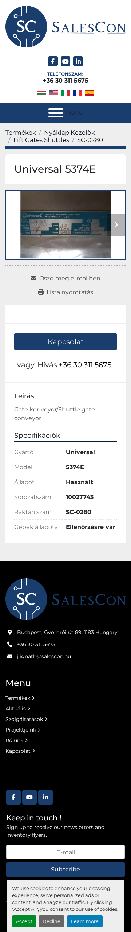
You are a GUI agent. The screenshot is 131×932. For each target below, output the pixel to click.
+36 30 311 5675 (65, 80)
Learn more (85, 921)
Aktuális (15, 708)
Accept (24, 921)
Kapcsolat (66, 341)
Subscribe (65, 869)
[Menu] (55, 112)
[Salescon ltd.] (65, 598)
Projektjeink (20, 729)
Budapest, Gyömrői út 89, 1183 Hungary (67, 632)
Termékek (17, 698)
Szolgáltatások (24, 719)
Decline (51, 921)
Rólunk (14, 740)
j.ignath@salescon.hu (44, 656)
